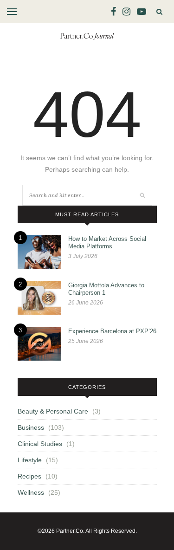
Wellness (31, 492)
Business (31, 427)
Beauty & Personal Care (53, 411)
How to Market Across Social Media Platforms (107, 242)
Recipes (29, 476)
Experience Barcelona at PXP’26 (112, 331)
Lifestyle (30, 460)
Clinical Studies (40, 443)
